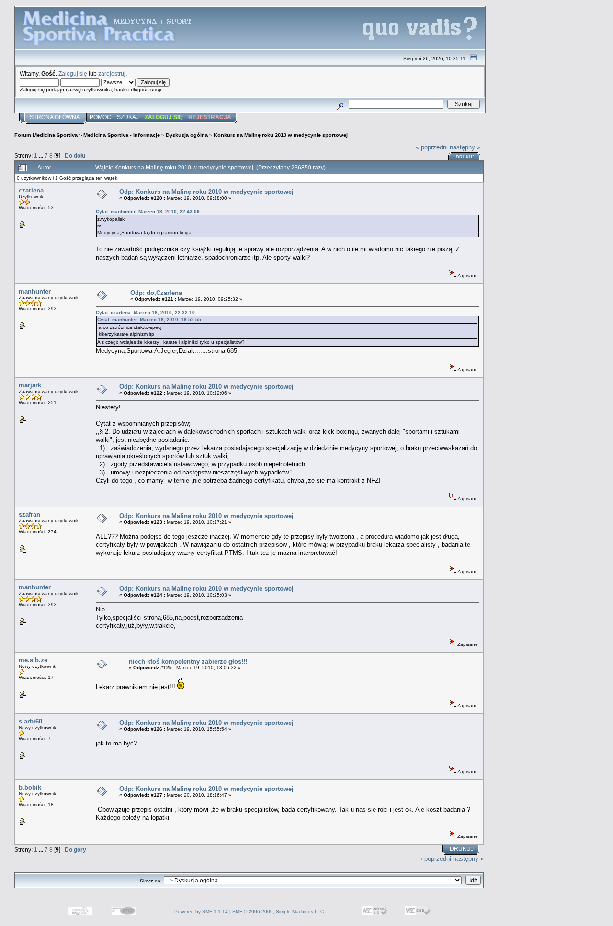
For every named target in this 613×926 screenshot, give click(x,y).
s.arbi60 (30, 721)
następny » (465, 147)
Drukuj (465, 157)
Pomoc (100, 117)
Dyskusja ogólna (187, 135)
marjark (30, 385)
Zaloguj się (72, 73)
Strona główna (55, 117)
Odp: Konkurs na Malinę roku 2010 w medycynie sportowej (206, 191)
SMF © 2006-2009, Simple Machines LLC (278, 911)
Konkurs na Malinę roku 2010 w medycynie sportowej (281, 135)
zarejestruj (111, 73)
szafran (29, 514)
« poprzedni (432, 147)
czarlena (31, 190)
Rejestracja (209, 117)
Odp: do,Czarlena (156, 292)
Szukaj (128, 117)
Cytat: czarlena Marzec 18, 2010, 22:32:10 (145, 312)
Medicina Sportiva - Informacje (121, 135)
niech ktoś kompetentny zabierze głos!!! (188, 661)
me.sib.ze (33, 660)
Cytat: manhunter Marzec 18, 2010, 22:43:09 (148, 211)
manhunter (35, 291)
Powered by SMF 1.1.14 (201, 911)
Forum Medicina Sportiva (46, 135)
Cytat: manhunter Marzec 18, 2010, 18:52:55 (149, 319)
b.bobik (30, 787)
